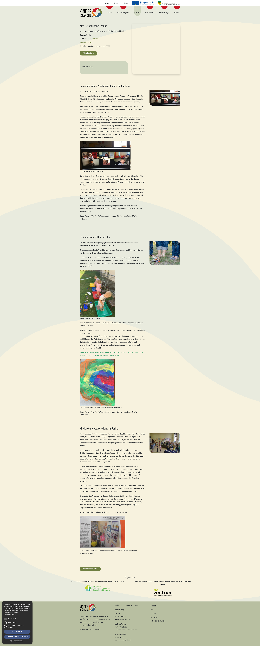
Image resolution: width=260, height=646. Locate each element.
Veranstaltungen (164, 12)
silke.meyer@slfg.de (122, 619)
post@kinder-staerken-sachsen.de (128, 605)
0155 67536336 (121, 637)
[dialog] (17, 622)
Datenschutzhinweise (158, 621)
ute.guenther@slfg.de (123, 640)
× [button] (30, 603)
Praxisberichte (149, 12)
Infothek (176, 12)
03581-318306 (92, 39)
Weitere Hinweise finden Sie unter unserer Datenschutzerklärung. (16, 612)
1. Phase (125, 3)
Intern (116, 3)
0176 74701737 (121, 627)
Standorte (137, 12)
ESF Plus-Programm (123, 12)
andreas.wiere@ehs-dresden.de (127, 630)
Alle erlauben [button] (17, 631)
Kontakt (107, 3)
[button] (17, 641)
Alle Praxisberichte (90, 569)
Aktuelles (109, 12)
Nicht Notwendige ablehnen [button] (17, 637)
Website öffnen (86, 43)
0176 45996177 (121, 617)
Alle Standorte (88, 53)
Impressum (154, 617)
